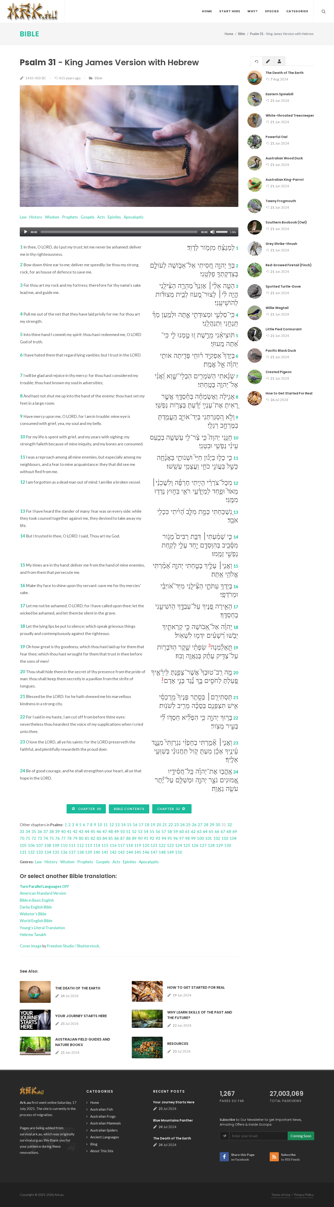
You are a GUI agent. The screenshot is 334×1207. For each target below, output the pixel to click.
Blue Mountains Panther (173, 1120)
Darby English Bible (36, 907)
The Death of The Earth (77, 988)
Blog (93, 1144)
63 (199, 831)
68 (229, 831)
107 (39, 845)
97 (181, 838)
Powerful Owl (276, 137)
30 (218, 824)
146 (145, 852)
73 (39, 838)
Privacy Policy (304, 1195)
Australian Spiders (104, 1130)
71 (28, 838)
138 (80, 852)
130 (227, 845)
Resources (177, 1043)
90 (140, 838)
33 (22, 831)
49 (116, 831)
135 (55, 852)
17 (141, 824)
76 (57, 838)
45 (93, 831)
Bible (29, 34)
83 (99, 838)
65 (211, 831)
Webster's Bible (33, 913)
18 (147, 824)
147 (154, 852)
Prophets (70, 217)
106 (31, 845)
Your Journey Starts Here (81, 1016)
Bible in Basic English (37, 900)
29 (212, 824)
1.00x (233, 232)
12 (111, 824)
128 (211, 845)
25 (188, 824)
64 (205, 831)
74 (45, 838)
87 (122, 838)
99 (193, 838)
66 (217, 831)
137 (72, 852)
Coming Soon (301, 1136)
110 (64, 845)
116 (113, 845)
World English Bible (36, 920)
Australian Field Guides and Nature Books (82, 1042)
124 (178, 845)
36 (39, 831)
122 (162, 845)
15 (129, 824)
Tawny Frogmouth (281, 201)
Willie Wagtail (277, 308)
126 (195, 845)
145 (137, 852)
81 (87, 838)
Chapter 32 (169, 809)
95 (169, 838)
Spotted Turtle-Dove (283, 286)
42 (75, 831)
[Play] (25, 232)
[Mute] (212, 232)
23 (176, 824)
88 (128, 838)
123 (170, 845)
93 (158, 838)
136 (64, 852)
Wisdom (52, 217)
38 (51, 831)
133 (39, 852)
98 (187, 838)
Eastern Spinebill (279, 94)
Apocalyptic (134, 217)
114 (96, 845)
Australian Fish (101, 1109)
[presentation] (256, 61)
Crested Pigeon (279, 372)
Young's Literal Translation (42, 927)
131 (23, 852)
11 (105, 824)
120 (145, 845)
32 (229, 824)
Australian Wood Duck (284, 158)
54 (146, 831)
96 (175, 838)
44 (87, 831)
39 (57, 831)
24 (182, 824)
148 (162, 852)
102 (216, 838)
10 (99, 824)
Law (23, 217)
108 (47, 845)
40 (63, 831)
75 (51, 838)
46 (99, 831)
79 (75, 838)
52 (134, 831)
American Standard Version (43, 893)
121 (154, 845)
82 (93, 838)
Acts (101, 217)
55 (152, 831)
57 (164, 831)
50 (122, 831)
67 (223, 831)
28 (206, 824)
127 (203, 845)
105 (23, 845)
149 (170, 852)
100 (200, 838)
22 (170, 824)
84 (104, 838)
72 (34, 838)
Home (229, 34)
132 (31, 852)
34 (28, 831)
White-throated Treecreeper (290, 115)
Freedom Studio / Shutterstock (73, 946)
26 (194, 824)
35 (34, 831)
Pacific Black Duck (281, 350)
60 (181, 831)
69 (234, 831)
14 (123, 824)
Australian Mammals (105, 1123)
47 (104, 831)
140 (96, 852)
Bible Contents (129, 809)
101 (208, 838)
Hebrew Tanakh (33, 934)
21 (164, 824)
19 (153, 824)
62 (193, 831)
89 (134, 838)
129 (219, 845)
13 (117, 824)
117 (121, 845)
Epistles (114, 217)
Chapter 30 (88, 809)
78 (69, 838)
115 (105, 845)
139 (88, 852)
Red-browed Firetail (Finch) (289, 265)
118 (129, 845)
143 (121, 852)
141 (105, 852)
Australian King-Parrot (285, 179)
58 (169, 831)
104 (233, 838)
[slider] (222, 231)
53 (140, 831)
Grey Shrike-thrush (281, 243)
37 (45, 831)
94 (164, 838)
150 (178, 852)
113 (88, 845)
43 (81, 831)
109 (55, 845)
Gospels (88, 217)
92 (152, 838)
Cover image (31, 946)
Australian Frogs (103, 1116)
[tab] (257, 61)
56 (158, 831)
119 (137, 845)
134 (47, 852)
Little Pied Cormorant (284, 329)
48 (110, 831)
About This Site (101, 1151)
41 (69, 831)
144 (129, 852)
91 (146, 838)
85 (110, 838)
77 (63, 838)
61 (187, 831)
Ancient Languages (104, 1137)
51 (128, 831)
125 (186, 845)
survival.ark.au (31, 1134)
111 (72, 845)
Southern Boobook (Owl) (286, 222)
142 (113, 852)
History (35, 217)
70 (22, 838)
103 (225, 838)
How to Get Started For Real (196, 987)
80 (81, 838)
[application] (129, 231)
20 (159, 824)
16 (135, 824)
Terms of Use (280, 1195)
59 (175, 831)
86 (116, 838)
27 (200, 824)
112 (80, 845)
